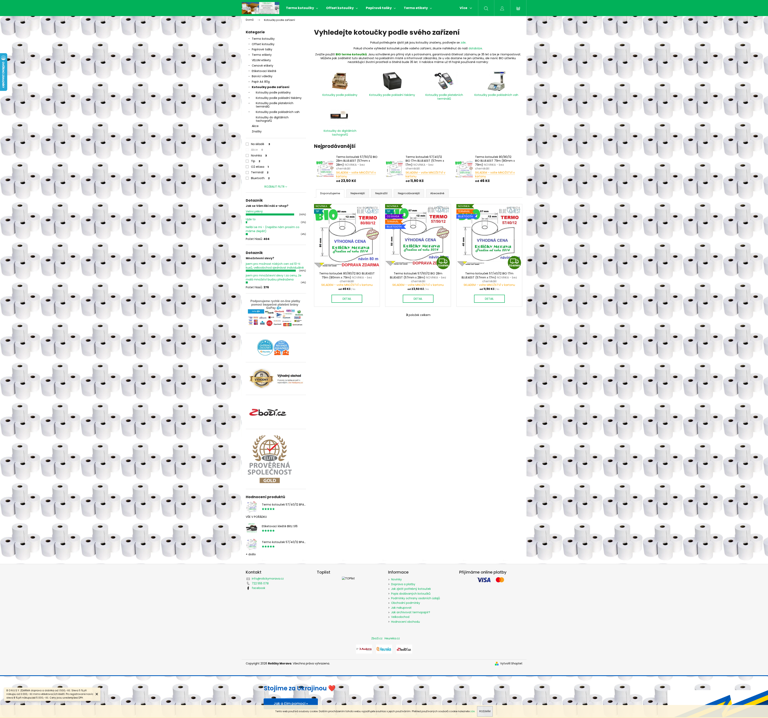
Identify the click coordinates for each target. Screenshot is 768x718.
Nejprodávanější (409, 193)
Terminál (259, 172)
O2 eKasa (260, 167)
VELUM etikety (261, 60)
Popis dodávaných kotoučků (410, 594)
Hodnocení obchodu (405, 622)
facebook (258, 588)
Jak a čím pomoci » (291, 703)
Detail (347, 299)
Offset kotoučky (263, 44)
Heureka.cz (392, 638)
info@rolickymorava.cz (268, 579)
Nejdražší (381, 193)
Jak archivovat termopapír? (410, 612)
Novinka (259, 155)
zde (463, 43)
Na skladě (260, 144)
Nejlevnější (358, 193)
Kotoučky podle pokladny (273, 92)
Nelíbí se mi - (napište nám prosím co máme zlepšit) (272, 229)
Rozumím (485, 711)
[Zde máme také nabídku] (364, 649)
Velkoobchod (400, 617)
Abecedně (437, 193)
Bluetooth (260, 178)
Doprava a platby (403, 584)
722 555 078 (260, 583)
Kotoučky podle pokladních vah (278, 112)
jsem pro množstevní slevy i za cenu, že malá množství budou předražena (273, 277)
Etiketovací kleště (264, 71)
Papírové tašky (262, 49)
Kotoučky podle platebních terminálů (274, 105)
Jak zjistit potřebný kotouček (411, 589)
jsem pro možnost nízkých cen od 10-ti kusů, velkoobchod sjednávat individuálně (275, 266)
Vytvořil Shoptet (511, 663)
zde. (472, 711)
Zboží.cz (376, 638)
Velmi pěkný (254, 211)
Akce (255, 126)
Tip (255, 161)
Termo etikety (262, 55)
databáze (475, 48)
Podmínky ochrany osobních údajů (415, 598)
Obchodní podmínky (405, 603)
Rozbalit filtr (274, 187)
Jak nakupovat (401, 608)
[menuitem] (302, 8)
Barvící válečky (262, 76)
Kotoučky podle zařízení (270, 87)
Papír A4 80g (261, 82)
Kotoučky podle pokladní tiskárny (279, 98)
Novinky (396, 579)
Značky (257, 131)
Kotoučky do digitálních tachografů (272, 119)
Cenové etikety (262, 66)
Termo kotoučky (263, 39)
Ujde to (251, 219)
